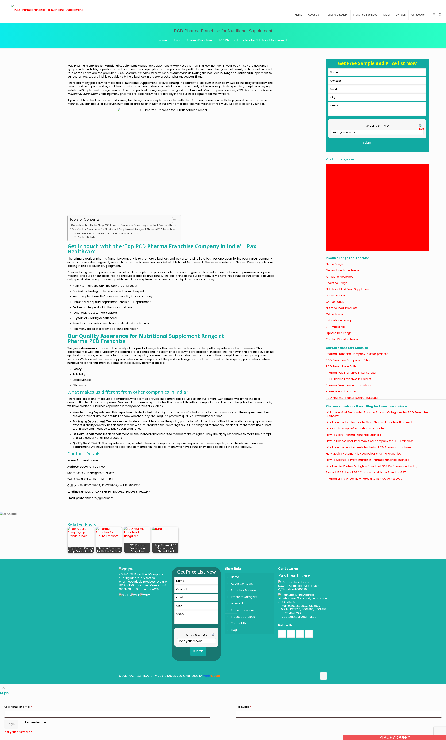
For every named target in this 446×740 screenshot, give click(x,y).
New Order (238, 604)
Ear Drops (332, 191)
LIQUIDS (331, 206)
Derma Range (335, 295)
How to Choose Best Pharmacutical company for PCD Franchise (370, 441)
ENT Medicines (335, 327)
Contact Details (86, 237)
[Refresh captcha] (421, 129)
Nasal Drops (334, 209)
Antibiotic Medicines (340, 277)
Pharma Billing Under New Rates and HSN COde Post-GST (365, 479)
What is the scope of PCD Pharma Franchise (356, 429)
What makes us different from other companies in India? (109, 233)
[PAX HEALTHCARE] (47, 10)
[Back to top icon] (323, 676)
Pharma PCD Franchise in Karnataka (351, 373)
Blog (177, 40)
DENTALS (332, 180)
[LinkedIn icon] (315, 676)
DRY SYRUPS (334, 187)
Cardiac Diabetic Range (342, 339)
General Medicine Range (342, 270)
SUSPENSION (334, 239)
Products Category (244, 597)
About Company (242, 584)
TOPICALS (332, 246)
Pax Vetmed (334, 224)
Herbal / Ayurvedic (338, 198)
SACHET (331, 235)
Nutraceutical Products (341, 308)
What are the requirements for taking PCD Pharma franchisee (368, 447)
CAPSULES (332, 166)
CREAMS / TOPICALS (339, 176)
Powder (331, 228)
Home (163, 40)
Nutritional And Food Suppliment (348, 289)
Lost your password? (18, 732)
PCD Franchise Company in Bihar (348, 360)
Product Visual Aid (243, 610)
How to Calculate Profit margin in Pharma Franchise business (367, 460)
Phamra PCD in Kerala (341, 391)
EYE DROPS (333, 195)
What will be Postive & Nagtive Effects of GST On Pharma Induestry (371, 466)
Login (11, 724)
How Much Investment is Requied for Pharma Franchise (363, 454)
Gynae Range (335, 302)
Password (243, 707)
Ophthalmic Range (339, 333)
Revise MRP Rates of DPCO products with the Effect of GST (366, 472)
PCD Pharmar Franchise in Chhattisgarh (353, 398)
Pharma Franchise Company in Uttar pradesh (357, 354)
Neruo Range (334, 264)
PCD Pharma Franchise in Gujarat (348, 379)
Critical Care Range (339, 321)
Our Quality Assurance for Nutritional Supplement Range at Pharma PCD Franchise (124, 229)
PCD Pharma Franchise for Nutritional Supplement (253, 40)
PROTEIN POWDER (338, 231)
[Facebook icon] (307, 676)
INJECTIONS (334, 202)
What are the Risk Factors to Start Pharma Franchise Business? (369, 422)
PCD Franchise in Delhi (341, 366)
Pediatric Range (336, 283)
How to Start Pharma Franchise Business (353, 435)
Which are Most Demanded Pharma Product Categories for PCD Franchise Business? (377, 414)
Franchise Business (243, 590)
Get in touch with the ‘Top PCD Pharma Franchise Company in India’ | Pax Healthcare (124, 225)
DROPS (330, 184)
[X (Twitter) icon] (311, 676)
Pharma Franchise (199, 40)
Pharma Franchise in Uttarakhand (349, 385)
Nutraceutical (335, 217)
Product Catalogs (243, 617)
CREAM (331, 173)
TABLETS (331, 242)
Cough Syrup (334, 169)
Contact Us (238, 623)
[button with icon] (282, 634)
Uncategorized (336, 250)
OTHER (330, 220)
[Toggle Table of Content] (173, 220)
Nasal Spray (334, 213)
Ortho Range (334, 314)
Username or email (18, 707)
